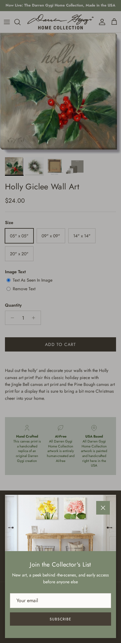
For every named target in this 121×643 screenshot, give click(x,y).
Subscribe (60, 619)
